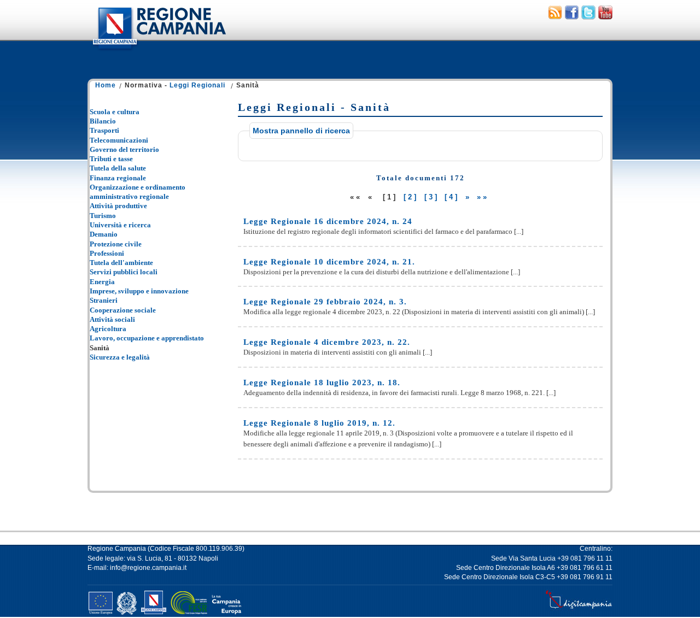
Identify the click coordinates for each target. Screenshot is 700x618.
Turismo (103, 215)
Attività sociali (112, 319)
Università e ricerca (120, 225)
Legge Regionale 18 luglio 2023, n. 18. (321, 382)
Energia (102, 282)
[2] (411, 197)
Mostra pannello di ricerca (301, 130)
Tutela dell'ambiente (121, 262)
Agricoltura (108, 329)
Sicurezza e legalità (120, 357)
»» (483, 197)
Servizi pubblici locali (124, 272)
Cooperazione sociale (123, 310)
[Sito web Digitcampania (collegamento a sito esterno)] (578, 608)
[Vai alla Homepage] (159, 51)
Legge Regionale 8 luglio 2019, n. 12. (319, 423)
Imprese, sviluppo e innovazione (139, 291)
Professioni (107, 253)
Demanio (104, 234)
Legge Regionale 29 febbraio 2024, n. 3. (325, 301)
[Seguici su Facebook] (572, 17)
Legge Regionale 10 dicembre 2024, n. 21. (329, 261)
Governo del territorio (124, 149)
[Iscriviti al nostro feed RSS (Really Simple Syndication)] (555, 17)
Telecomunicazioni (119, 140)
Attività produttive (118, 206)
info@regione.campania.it (148, 567)
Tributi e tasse (111, 159)
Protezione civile (116, 244)
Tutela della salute (118, 168)
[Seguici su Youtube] (605, 17)
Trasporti (104, 130)
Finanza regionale (118, 178)
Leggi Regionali (197, 85)
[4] (452, 197)
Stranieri (104, 300)
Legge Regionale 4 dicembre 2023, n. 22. (326, 342)
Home (105, 85)
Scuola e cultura (114, 112)
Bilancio (103, 121)
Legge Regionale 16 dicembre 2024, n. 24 (327, 221)
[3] (431, 197)
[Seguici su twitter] (588, 17)
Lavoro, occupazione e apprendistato (147, 338)
